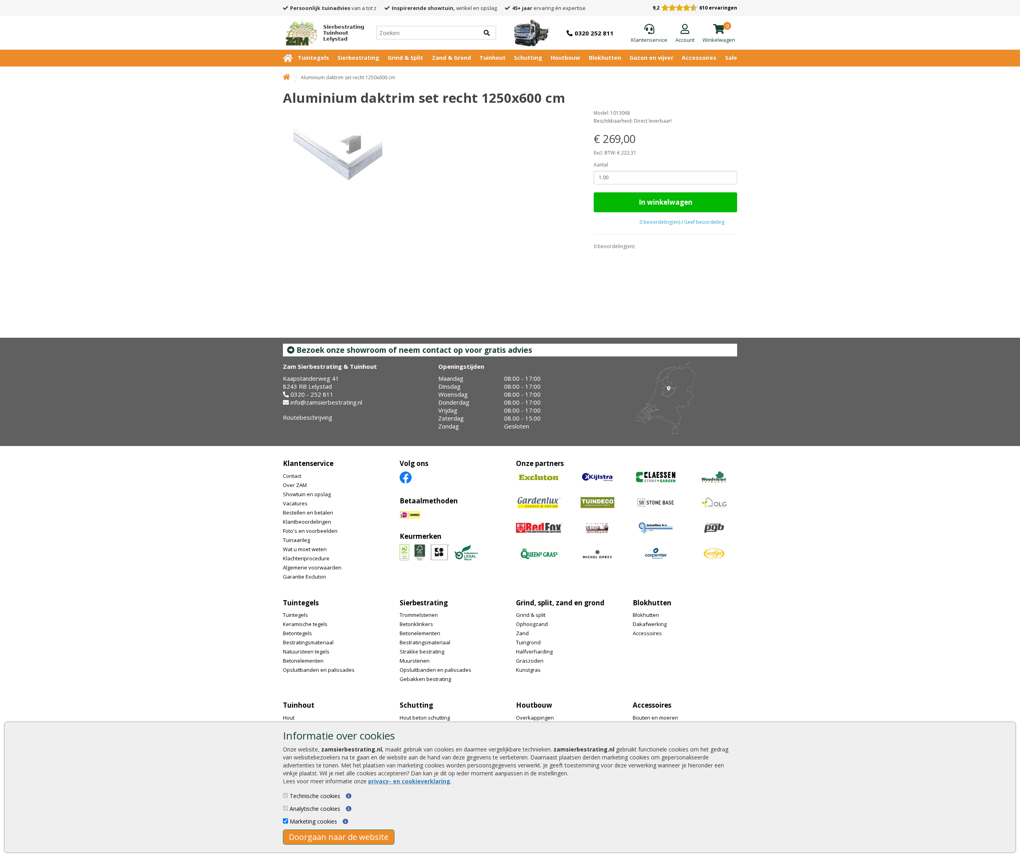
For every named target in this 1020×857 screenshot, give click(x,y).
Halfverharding (534, 651)
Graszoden (529, 660)
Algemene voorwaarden (312, 567)
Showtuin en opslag (307, 494)
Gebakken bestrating (425, 679)
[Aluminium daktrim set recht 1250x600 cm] (431, 156)
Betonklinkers (416, 624)
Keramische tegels (305, 624)
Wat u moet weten (305, 549)
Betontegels (297, 633)
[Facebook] (406, 477)
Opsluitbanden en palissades (319, 669)
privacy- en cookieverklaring (409, 781)
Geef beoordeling (704, 222)
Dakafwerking (650, 624)
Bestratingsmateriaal (308, 642)
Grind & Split (405, 57)
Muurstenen (415, 660)
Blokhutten (605, 57)
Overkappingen (535, 717)
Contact (292, 475)
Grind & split (530, 614)
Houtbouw (565, 57)
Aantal (601, 164)
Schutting (528, 57)
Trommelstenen (419, 614)
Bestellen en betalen (308, 512)
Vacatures (295, 503)
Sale (731, 57)
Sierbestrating (358, 57)
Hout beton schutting (425, 717)
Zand (522, 633)
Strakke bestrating (422, 651)
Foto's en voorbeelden (310, 530)
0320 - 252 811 (311, 394)
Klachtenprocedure (306, 558)
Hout (288, 717)
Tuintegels (313, 57)
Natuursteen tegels (306, 651)
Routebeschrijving (307, 417)
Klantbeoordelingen (307, 521)
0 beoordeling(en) (659, 222)
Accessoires (699, 57)
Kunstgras (528, 669)
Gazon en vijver (651, 57)
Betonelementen (303, 660)
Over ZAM (295, 485)
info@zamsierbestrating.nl (326, 402)
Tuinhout (492, 57)
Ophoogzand (532, 624)
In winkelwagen (665, 202)
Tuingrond (528, 642)
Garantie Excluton (304, 576)
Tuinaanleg (296, 540)
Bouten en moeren (655, 717)
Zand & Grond (451, 57)
